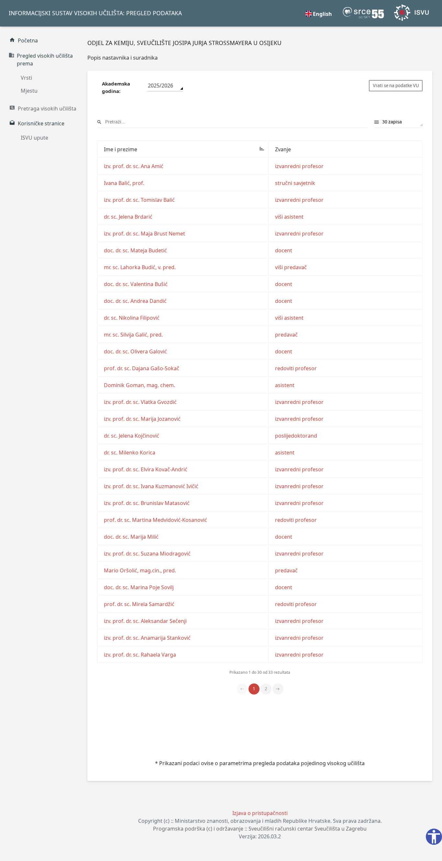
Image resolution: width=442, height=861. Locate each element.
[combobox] (165, 85)
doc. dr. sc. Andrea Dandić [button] (135, 300)
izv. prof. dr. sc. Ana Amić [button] (133, 166)
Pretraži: (232, 122)
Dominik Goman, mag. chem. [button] (139, 385)
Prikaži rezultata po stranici (398, 122)
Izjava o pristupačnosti (260, 813)
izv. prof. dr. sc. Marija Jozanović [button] (142, 418)
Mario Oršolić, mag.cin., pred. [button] (140, 570)
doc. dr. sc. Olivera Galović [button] (135, 351)
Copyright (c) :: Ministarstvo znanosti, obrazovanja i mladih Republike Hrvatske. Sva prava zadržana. (260, 820)
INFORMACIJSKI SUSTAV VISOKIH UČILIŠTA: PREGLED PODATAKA (95, 13)
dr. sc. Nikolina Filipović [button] (132, 317)
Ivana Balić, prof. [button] (124, 183)
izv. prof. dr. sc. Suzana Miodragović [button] (147, 553)
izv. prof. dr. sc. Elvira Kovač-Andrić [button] (145, 469)
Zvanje (283, 149)
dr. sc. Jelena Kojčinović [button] (131, 435)
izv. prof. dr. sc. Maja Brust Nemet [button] (144, 233)
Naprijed (277, 689)
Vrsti (26, 77)
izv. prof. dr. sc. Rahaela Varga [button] (140, 654)
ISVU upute (34, 137)
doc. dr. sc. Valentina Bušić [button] (136, 284)
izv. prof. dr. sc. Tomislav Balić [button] (139, 199)
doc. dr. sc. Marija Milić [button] (131, 536)
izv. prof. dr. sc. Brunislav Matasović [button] (147, 503)
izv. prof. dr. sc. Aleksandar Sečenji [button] (145, 621)
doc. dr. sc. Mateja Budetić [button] (135, 250)
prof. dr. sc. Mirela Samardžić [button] (139, 604)
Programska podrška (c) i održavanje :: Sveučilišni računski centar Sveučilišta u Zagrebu (260, 828)
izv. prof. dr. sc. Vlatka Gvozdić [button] (140, 402)
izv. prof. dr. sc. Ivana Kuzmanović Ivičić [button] (151, 486)
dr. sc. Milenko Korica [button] (129, 452)
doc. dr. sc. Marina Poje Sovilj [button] (139, 587)
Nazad (242, 689)
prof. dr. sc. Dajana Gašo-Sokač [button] (141, 368)
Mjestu (29, 90)
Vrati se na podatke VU (396, 85)
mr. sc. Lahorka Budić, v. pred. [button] (140, 267)
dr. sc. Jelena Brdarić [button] (128, 216)
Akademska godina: (116, 87)
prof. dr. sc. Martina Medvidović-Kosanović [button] (155, 519)
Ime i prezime (120, 149)
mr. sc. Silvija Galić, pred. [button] (133, 334)
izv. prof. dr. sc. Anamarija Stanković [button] (147, 637)
